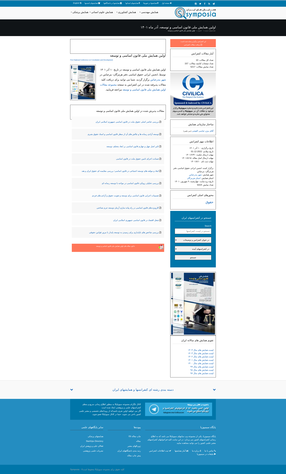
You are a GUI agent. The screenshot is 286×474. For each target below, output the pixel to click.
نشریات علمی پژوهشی (93, 451)
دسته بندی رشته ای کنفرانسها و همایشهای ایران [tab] (143, 389)
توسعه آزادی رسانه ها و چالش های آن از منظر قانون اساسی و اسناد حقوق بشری (123, 134)
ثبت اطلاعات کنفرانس (158, 451)
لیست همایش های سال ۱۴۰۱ (200, 360)
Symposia (74, 469)
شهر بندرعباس (195, 175)
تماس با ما (209, 451)
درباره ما (196, 451)
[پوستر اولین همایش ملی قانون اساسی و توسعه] (193, 303)
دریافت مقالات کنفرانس (192, 45)
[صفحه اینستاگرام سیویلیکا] (195, 3)
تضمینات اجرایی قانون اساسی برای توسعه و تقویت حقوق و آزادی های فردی (125, 195)
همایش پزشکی (80, 12)
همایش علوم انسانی (102, 12)
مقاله (138, 441)
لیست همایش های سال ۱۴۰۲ (200, 356)
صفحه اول (165, 3)
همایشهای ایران (210, 30)
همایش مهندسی (149, 12)
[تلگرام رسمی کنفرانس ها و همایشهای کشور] (213, 3)
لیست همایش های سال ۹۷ (201, 373)
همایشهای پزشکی (95, 436)
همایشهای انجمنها (91, 3)
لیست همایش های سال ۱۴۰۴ (200, 350)
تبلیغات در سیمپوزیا (205, 454)
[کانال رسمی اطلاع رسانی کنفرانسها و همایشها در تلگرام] (178, 409)
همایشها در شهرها (150, 3)
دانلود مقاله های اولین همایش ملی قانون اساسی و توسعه (115, 246)
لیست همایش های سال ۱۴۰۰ (200, 363)
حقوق (200, 30)
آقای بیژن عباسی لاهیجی (202, 131)
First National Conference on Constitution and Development (91, 60)
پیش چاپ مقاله (134, 455)
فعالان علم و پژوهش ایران (91, 446)
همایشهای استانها (131, 3)
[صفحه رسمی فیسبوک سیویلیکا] (204, 3)
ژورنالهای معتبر (134, 446)
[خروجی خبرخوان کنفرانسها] (209, 3)
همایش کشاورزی (127, 12)
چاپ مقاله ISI (135, 436)
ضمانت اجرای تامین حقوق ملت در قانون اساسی (137, 159)
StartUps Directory (94, 441)
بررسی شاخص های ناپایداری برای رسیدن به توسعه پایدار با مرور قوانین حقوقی (124, 232)
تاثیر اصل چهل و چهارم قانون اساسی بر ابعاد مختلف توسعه (133, 146)
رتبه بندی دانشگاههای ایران (129, 451)
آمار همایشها (180, 451)
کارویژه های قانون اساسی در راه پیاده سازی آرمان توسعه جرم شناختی (128, 208)
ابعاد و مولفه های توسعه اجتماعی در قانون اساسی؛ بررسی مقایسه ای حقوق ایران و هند (120, 171)
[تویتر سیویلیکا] (200, 3)
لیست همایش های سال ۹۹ (201, 366)
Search (208, 226)
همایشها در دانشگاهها (111, 3)
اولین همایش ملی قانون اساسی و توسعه (181, 30)
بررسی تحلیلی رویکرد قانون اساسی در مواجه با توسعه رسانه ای (130, 183)
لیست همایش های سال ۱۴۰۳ (200, 353)
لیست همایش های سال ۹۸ (201, 370)
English (76, 3)
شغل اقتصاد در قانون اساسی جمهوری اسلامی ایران (136, 220)
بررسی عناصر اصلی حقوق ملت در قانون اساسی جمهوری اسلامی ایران (127, 122)
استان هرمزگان (193, 178)
